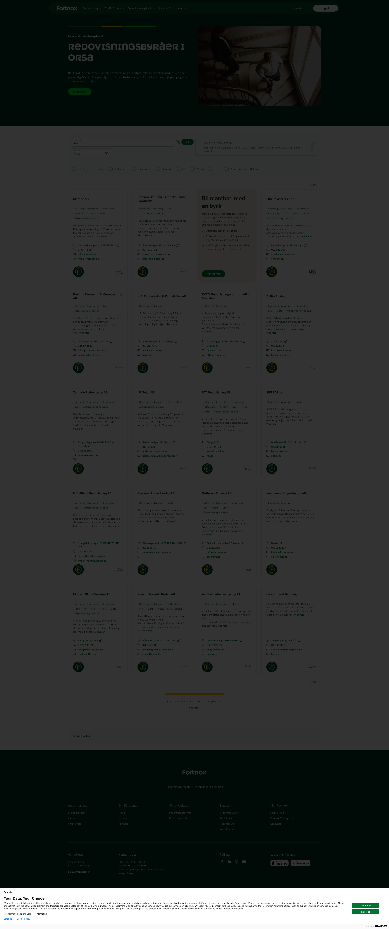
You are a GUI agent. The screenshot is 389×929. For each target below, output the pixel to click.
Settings (8, 919)
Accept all (366, 905)
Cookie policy (23, 919)
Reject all (365, 911)
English (8, 892)
